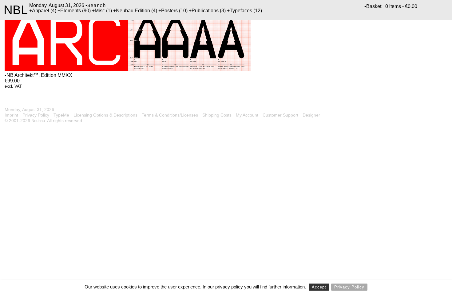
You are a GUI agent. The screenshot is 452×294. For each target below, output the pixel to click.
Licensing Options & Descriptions (105, 115)
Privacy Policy (349, 287)
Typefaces (241, 10)
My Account (247, 115)
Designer (311, 115)
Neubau (38, 120)
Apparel (40, 10)
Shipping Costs (217, 115)
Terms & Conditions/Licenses (170, 115)
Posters (169, 10)
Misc (100, 10)
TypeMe (61, 115)
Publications (205, 10)
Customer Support (280, 115)
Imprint (11, 115)
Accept (319, 287)
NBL (16, 10)
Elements (70, 10)
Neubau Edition (133, 10)
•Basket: (373, 6)
